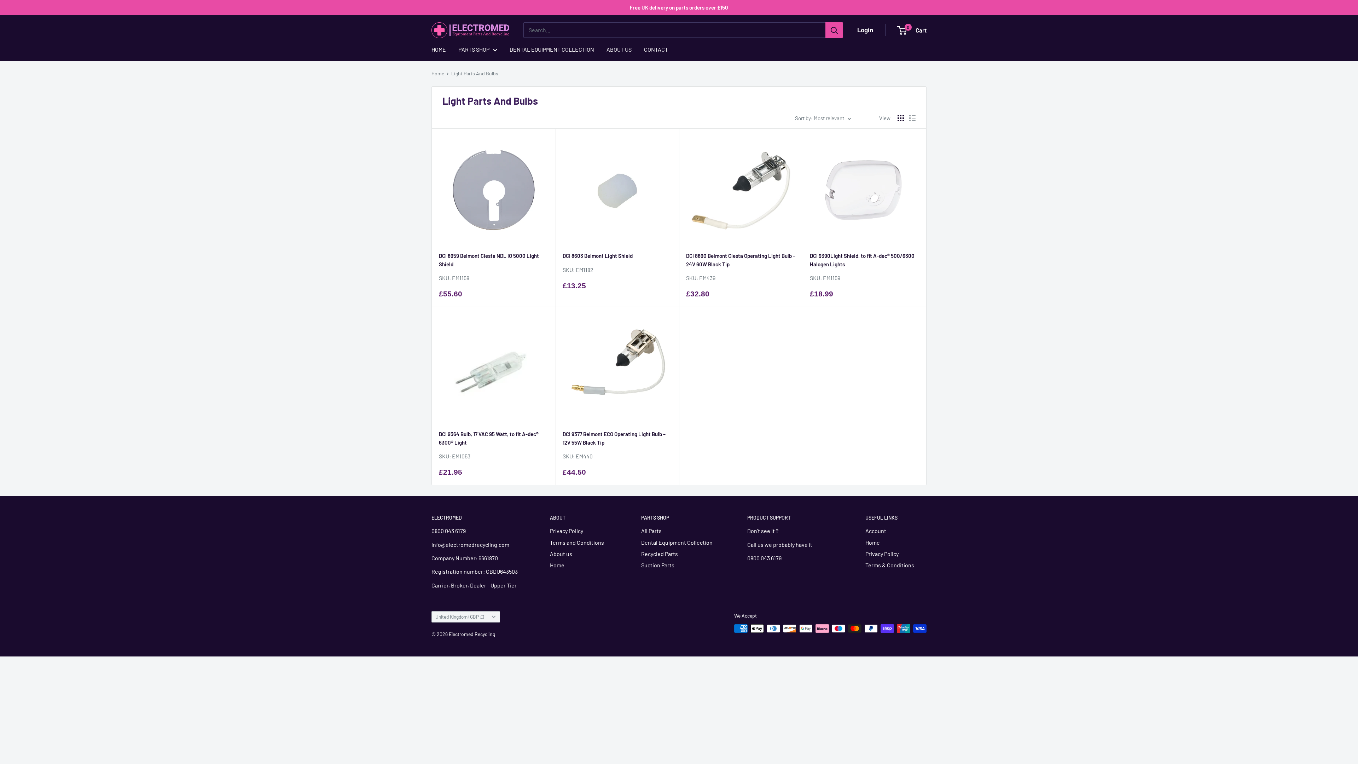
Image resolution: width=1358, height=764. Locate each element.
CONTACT (656, 49)
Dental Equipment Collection (677, 542)
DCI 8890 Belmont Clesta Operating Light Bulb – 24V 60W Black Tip (740, 260)
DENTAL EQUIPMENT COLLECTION (552, 49)
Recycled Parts (659, 553)
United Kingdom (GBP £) (459, 617)
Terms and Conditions (577, 542)
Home (437, 73)
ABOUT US (619, 49)
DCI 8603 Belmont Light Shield (598, 256)
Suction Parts (657, 565)
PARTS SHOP (473, 49)
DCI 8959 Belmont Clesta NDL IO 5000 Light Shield (489, 260)
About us (561, 553)
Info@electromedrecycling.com (470, 544)
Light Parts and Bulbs (474, 73)
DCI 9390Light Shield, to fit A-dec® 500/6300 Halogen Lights (862, 260)
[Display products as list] (912, 118)
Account (875, 530)
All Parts (651, 530)
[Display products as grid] (901, 118)
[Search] (834, 30)
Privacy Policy (566, 530)
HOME (438, 49)
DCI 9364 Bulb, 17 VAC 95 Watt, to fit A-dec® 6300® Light (489, 438)
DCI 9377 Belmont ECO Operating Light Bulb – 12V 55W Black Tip (614, 438)
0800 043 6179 (448, 530)
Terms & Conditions (889, 565)
